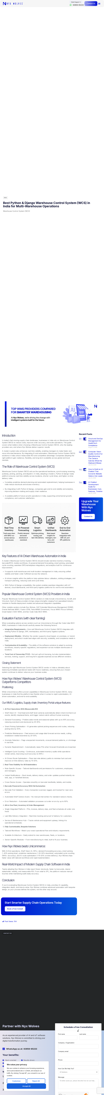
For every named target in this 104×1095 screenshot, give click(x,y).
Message (61, 1077)
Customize (16, 1081)
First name (61, 1034)
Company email (63, 1051)
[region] (26, 1076)
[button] (76, 2)
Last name (82, 1034)
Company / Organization (66, 1043)
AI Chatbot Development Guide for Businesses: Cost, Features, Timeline (95, 486)
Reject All (36, 1081)
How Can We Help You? (66, 1068)
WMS (5, 197)
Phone (60, 1060)
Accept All (26, 1086)
